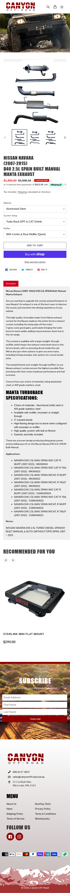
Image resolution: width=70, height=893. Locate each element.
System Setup (10, 215)
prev (5, 560)
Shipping (22, 192)
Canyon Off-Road (39, 887)
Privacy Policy (43, 808)
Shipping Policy (15, 813)
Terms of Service (15, 818)
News (10, 808)
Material (7, 203)
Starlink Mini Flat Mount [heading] (23, 634)
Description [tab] (11, 284)
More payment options (35, 262)
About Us (11, 803)
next (13, 560)
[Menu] (61, 6)
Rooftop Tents (43, 803)
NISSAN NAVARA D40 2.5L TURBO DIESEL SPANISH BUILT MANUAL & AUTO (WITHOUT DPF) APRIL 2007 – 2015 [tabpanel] (36, 413)
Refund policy (42, 818)
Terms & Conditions (45, 813)
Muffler (7, 228)
